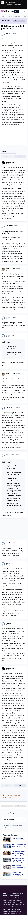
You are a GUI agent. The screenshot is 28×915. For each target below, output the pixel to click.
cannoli (8, 317)
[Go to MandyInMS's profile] (3, 226)
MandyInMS (9, 225)
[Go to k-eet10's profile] (3, 543)
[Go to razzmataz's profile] (3, 408)
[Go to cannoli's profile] (3, 318)
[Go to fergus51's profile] (3, 623)
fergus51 (8, 623)
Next (20, 156)
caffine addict (10, 455)
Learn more (3, 4)
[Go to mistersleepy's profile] (3, 335)
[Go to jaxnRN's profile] (3, 34)
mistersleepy (10, 335)
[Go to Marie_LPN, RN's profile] (3, 269)
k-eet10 (8, 543)
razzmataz (9, 407)
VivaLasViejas (10, 162)
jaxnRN (8, 33)
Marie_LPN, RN (10, 268)
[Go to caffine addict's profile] (3, 455)
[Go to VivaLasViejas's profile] (3, 162)
